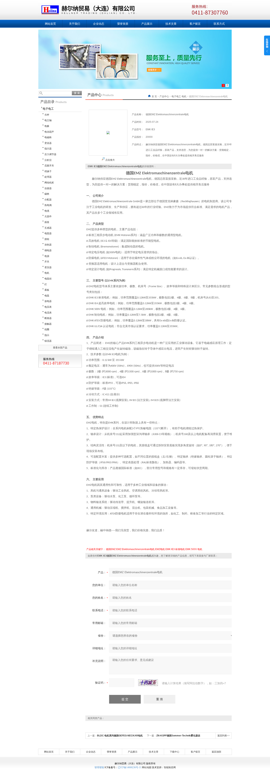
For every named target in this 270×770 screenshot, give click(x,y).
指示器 (48, 148)
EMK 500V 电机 (193, 549)
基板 (46, 290)
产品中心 (164, 96)
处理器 (48, 177)
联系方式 (219, 23)
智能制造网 (170, 767)
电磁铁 (48, 137)
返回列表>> (223, 735)
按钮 (46, 239)
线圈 (46, 329)
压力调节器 (50, 154)
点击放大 (110, 160)
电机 (46, 273)
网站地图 (146, 767)
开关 (46, 261)
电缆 (46, 210)
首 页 (155, 96)
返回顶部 (216, 751)
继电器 (48, 250)
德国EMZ (111, 549)
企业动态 (98, 23)
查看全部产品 (60, 347)
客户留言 (195, 23)
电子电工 (48, 108)
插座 (46, 222)
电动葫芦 (49, 131)
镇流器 (48, 341)
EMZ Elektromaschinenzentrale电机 (135, 549)
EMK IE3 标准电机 (175, 549)
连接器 (48, 188)
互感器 (48, 227)
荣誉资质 (122, 23)
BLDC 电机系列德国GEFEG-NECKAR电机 (120, 735)
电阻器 (48, 233)
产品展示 (146, 23)
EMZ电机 (160, 549)
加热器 (48, 244)
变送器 (48, 143)
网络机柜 (49, 182)
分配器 (48, 199)
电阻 (46, 295)
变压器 (48, 267)
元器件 (48, 216)
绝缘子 (48, 171)
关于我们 (74, 23)
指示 (46, 335)
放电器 (48, 301)
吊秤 (46, 114)
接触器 (48, 324)
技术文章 (171, 23)
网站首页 (50, 23)
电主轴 (48, 120)
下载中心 (174, 751)
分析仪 (48, 160)
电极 (46, 126)
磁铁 (46, 193)
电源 (46, 256)
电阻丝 (48, 278)
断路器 (48, 318)
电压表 (48, 307)
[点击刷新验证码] (148, 682)
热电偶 (48, 205)
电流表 (48, 312)
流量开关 (49, 165)
